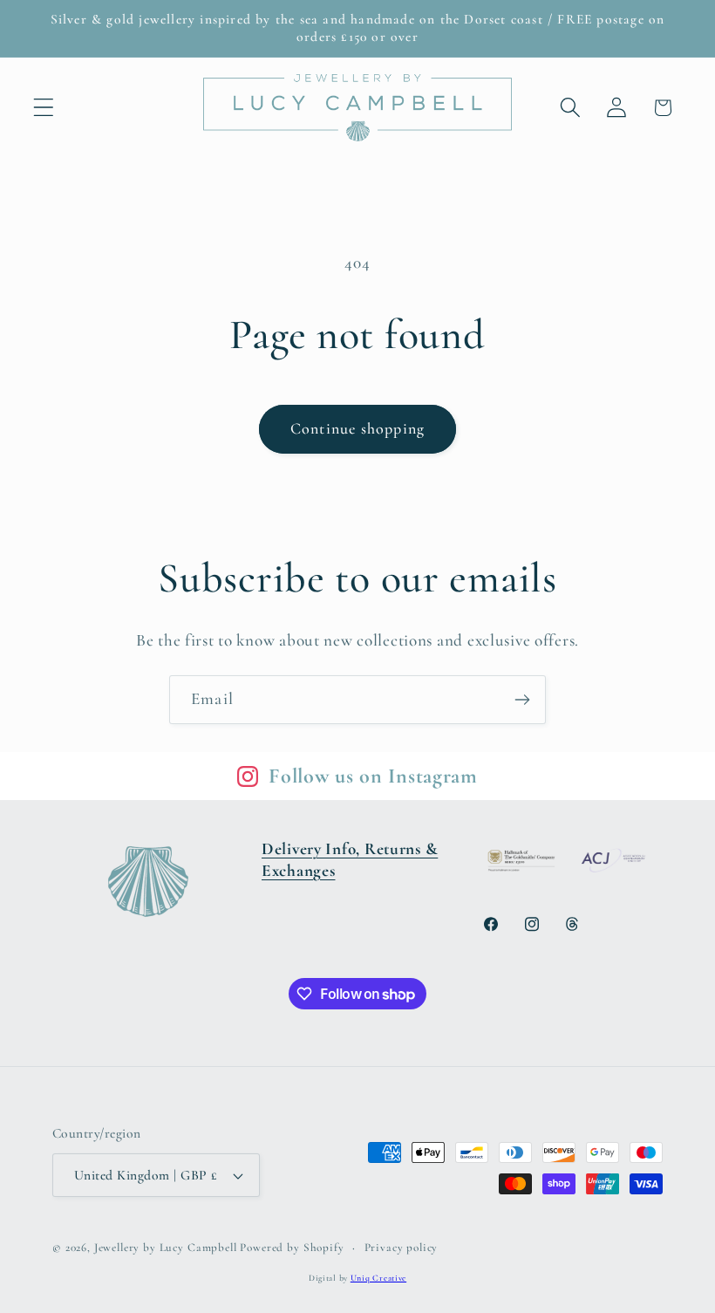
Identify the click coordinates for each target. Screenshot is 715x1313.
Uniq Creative (378, 1278)
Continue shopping (357, 428)
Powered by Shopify (292, 1248)
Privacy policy (401, 1248)
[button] (44, 108)
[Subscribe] (522, 699)
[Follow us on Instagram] (247, 776)
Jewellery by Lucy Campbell (165, 1248)
